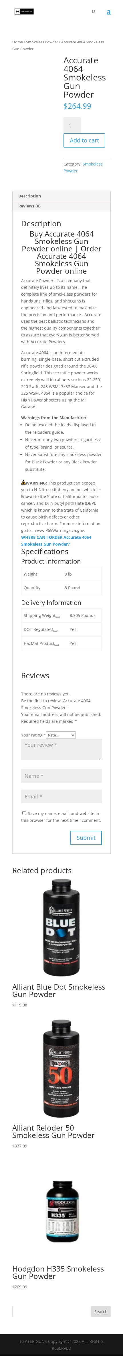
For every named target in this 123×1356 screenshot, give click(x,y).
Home (17, 42)
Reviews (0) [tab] (29, 206)
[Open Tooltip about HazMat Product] (56, 645)
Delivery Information (51, 602)
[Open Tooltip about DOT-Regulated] (55, 631)
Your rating (33, 735)
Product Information (51, 561)
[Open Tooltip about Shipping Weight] (57, 617)
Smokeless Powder (42, 42)
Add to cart (84, 140)
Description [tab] (29, 196)
